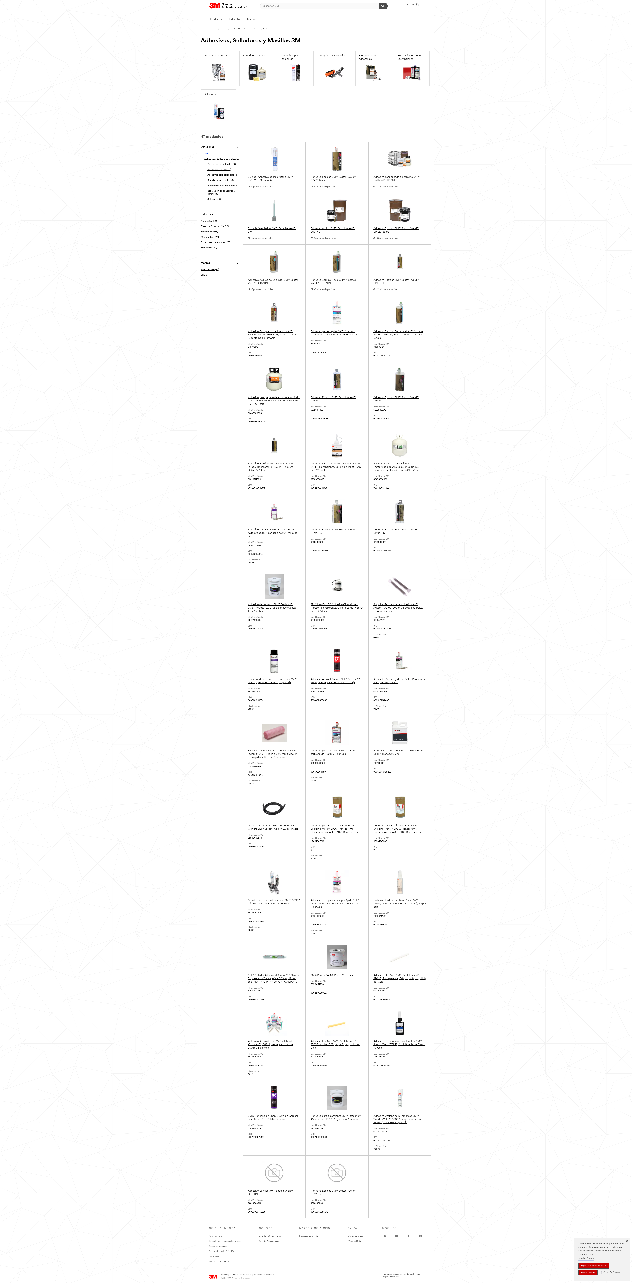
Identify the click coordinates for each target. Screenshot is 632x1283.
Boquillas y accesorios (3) (220, 180)
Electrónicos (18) (209, 232)
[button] (610, 1272)
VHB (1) (204, 275)
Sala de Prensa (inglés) (269, 1241)
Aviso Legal (226, 1275)
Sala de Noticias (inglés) (270, 1236)
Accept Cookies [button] (588, 1273)
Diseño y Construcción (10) (215, 226)
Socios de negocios (218, 1246)
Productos (216, 19)
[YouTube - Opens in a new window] (396, 1236)
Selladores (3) (214, 199)
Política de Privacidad (242, 1275)
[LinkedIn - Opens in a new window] (384, 1236)
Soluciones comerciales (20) (215, 242)
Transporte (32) (209, 248)
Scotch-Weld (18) (210, 269)
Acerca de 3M (215, 1236)
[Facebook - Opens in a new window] (408, 1236)
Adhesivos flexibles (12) (219, 169)
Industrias (234, 19)
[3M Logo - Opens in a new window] (228, 6)
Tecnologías (214, 1256)
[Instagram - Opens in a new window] (420, 1236)
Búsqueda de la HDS (308, 1236)
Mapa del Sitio (354, 1241)
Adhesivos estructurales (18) (221, 164)
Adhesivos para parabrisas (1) (222, 175)
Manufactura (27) (210, 237)
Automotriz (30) (209, 221)
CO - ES (411, 5)
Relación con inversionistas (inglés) (225, 1241)
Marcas (251, 19)
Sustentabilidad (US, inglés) (222, 1251)
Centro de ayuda (355, 1236)
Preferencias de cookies (264, 1275)
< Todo (204, 153)
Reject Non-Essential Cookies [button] (593, 1266)
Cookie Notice (586, 1258)
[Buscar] (383, 6)
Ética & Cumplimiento (219, 1261)
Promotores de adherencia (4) (222, 186)
